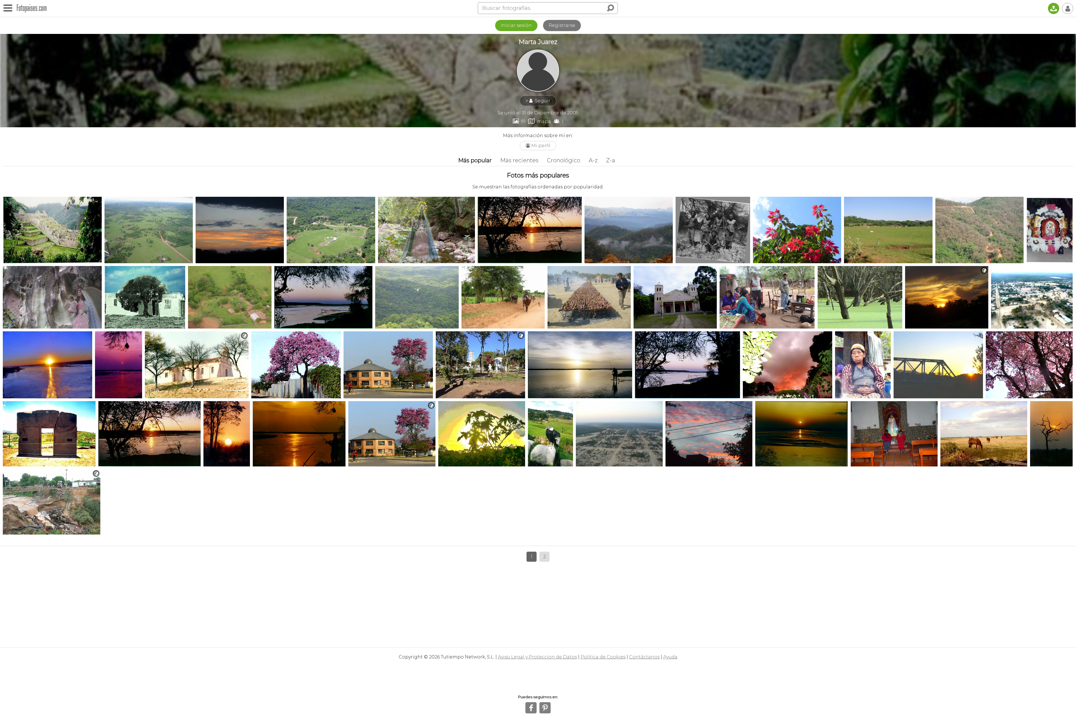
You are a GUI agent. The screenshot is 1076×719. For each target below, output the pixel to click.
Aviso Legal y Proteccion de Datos (537, 657)
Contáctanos (644, 657)
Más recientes (519, 160)
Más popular (475, 160)
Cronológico (563, 160)
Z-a (610, 160)
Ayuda (670, 657)
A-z (593, 160)
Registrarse (562, 25)
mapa (539, 121)
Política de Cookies (603, 657)
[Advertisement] (538, 602)
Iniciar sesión (516, 25)
